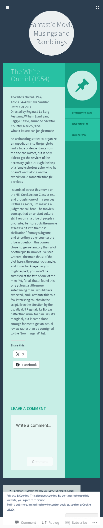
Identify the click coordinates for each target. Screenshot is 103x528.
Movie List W (79, 135)
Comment (40, 461)
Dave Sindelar (80, 124)
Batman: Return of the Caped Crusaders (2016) (44, 490)
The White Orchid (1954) (30, 75)
